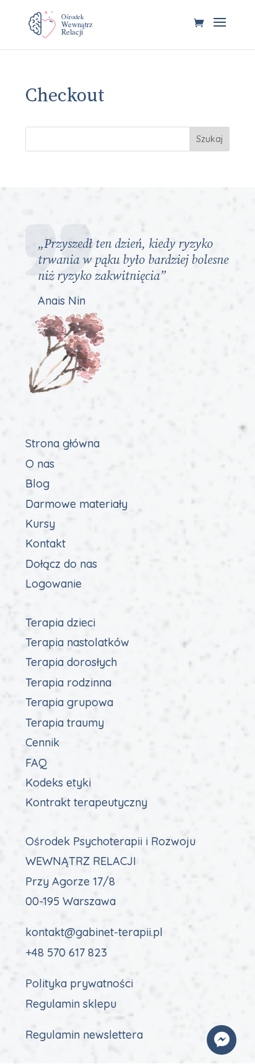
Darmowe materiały (76, 504)
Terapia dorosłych (71, 662)
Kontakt (45, 543)
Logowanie (53, 583)
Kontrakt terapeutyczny (86, 802)
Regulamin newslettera (84, 1035)
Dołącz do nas (61, 564)
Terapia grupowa (69, 702)
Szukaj (209, 139)
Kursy (40, 524)
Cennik (42, 742)
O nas (39, 464)
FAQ (36, 763)
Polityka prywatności (79, 983)
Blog (37, 483)
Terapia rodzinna (68, 682)
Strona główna (62, 443)
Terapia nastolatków (77, 642)
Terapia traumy (64, 723)
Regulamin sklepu (70, 1004)
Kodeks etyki (58, 782)
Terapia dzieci (60, 622)
